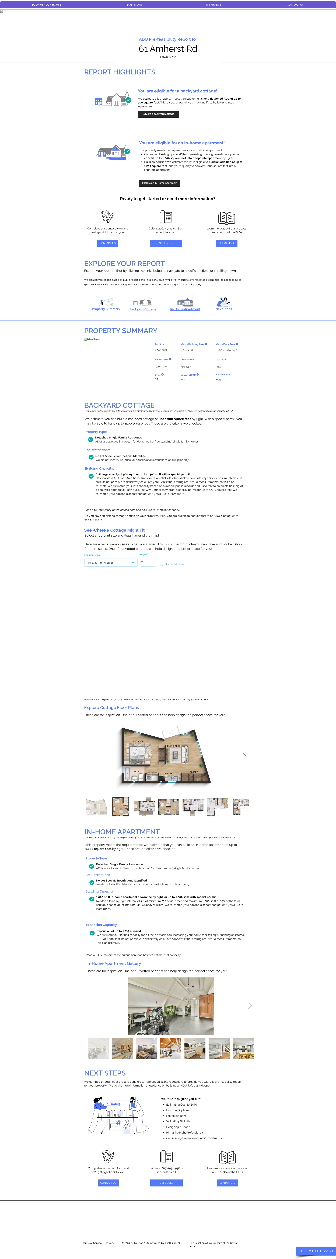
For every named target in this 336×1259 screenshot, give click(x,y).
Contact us (228, 515)
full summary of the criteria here (114, 510)
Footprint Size (92, 555)
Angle (143, 554)
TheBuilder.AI (172, 1243)
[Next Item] (245, 756)
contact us (144, 493)
